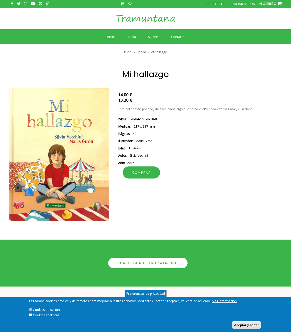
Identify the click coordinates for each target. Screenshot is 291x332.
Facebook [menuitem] (12, 3)
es (123, 3)
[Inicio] (145, 21)
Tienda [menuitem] (131, 37)
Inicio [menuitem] (110, 37)
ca (130, 3)
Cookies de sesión (46, 309)
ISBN (122, 119)
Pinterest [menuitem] (40, 3)
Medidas (124, 126)
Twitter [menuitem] (18, 3)
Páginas (124, 133)
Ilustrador (125, 141)
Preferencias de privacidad (145, 293)
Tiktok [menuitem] (47, 3)
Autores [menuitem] (153, 37)
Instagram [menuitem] (25, 3)
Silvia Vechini (138, 155)
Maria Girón (144, 141)
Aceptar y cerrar (246, 325)
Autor (122, 155)
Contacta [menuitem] (178, 37)
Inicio (128, 52)
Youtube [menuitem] (33, 3)
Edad (121, 148)
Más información (224, 301)
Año (121, 163)
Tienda (141, 52)
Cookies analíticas (46, 315)
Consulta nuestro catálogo (148, 263)
